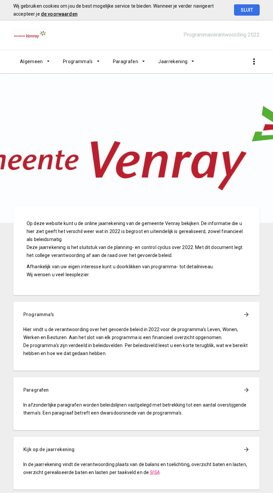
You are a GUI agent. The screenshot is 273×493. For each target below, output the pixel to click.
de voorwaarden (59, 14)
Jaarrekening (172, 61)
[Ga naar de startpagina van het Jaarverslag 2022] (30, 35)
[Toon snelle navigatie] (254, 61)
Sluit (247, 10)
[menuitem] (34, 61)
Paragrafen (125, 61)
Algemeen (31, 61)
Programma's (78, 61)
